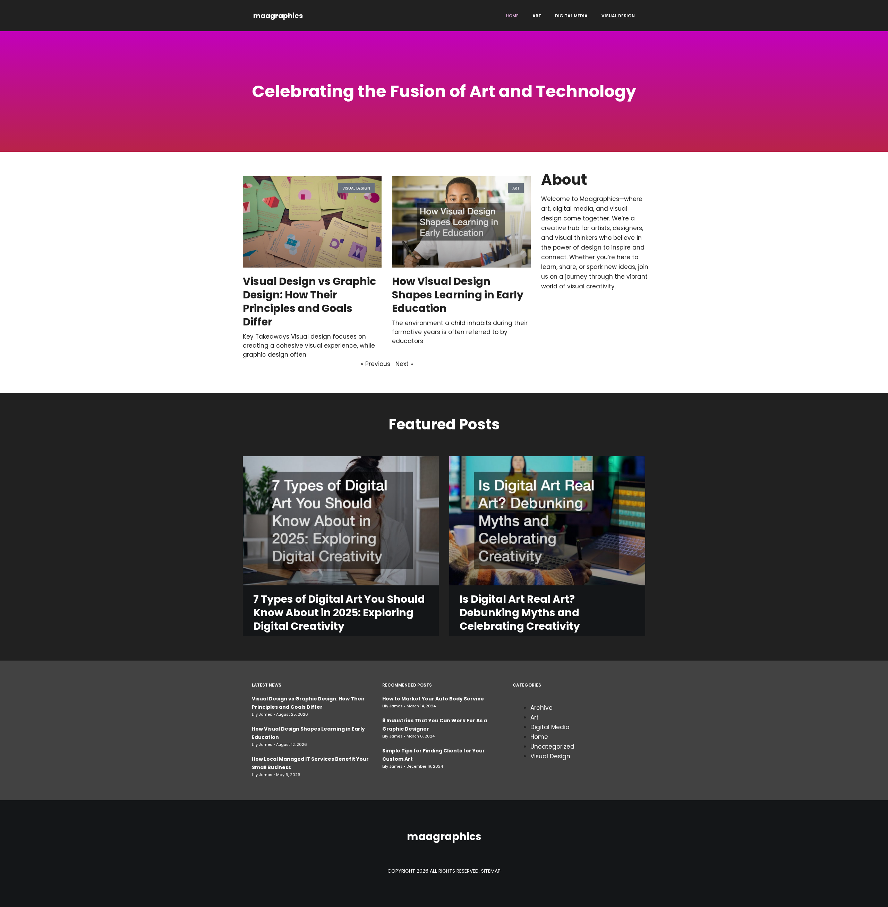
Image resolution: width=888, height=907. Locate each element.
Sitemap (491, 870)
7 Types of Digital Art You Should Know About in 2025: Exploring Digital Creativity (339, 613)
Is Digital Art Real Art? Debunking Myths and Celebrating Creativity (520, 613)
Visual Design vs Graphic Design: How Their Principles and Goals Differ (309, 301)
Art (536, 16)
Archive (541, 708)
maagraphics (278, 15)
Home (512, 16)
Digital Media (571, 16)
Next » (404, 364)
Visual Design (618, 16)
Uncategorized (552, 746)
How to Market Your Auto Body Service (433, 698)
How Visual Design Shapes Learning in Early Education (457, 295)
